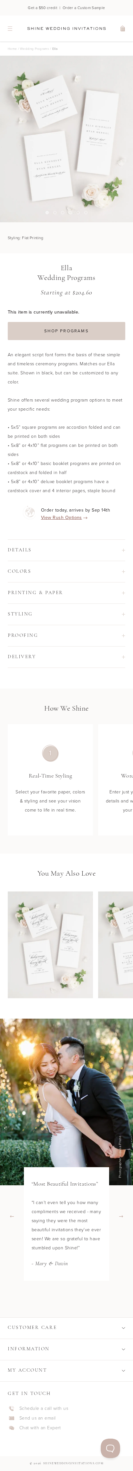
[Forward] (121, 1216)
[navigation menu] (10, 28)
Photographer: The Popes (121, 1157)
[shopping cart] (123, 28)
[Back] (12, 1216)
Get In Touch (29, 1393)
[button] (66, 550)
